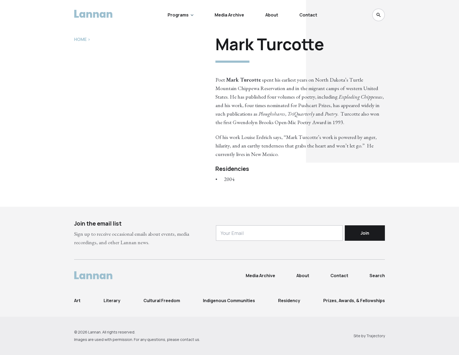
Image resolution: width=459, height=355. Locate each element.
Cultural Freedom (161, 300)
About (271, 15)
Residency (289, 300)
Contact (308, 15)
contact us (189, 339)
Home (80, 39)
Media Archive (229, 15)
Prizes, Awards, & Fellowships (354, 300)
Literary (112, 300)
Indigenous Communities (229, 300)
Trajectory (375, 335)
